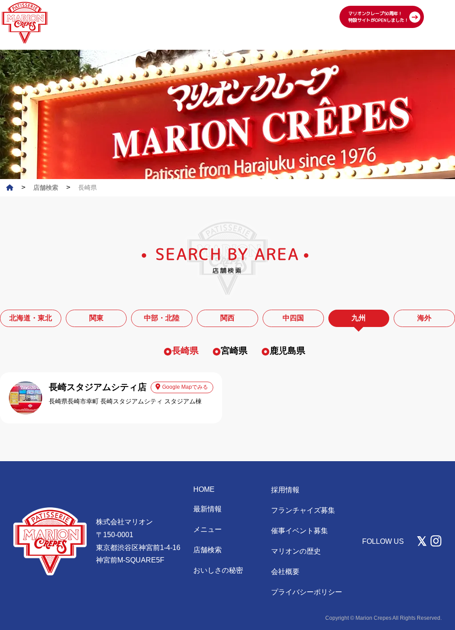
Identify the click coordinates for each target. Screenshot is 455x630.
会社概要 (285, 571)
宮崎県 (234, 350)
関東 (96, 318)
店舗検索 (207, 550)
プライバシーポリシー (306, 592)
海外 (424, 318)
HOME (204, 489)
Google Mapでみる (185, 387)
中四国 (293, 318)
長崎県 (185, 350)
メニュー (207, 529)
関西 (227, 318)
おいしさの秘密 (218, 570)
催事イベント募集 (299, 530)
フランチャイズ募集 (303, 510)
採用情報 (285, 490)
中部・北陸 (162, 318)
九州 (358, 318)
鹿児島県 (287, 350)
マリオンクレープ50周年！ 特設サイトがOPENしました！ (378, 16)
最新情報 (207, 509)
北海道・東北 (30, 318)
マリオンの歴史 (296, 551)
